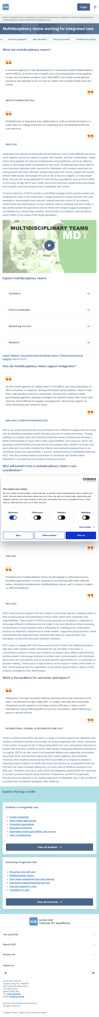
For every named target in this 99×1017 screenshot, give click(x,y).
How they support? (17, 39)
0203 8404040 (14, 994)
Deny (18, 535)
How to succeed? (61, 39)
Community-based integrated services (29, 882)
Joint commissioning (20, 835)
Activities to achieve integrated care (77, 17)
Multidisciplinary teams (21, 875)
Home (5, 17)
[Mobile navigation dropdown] (94, 934)
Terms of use (24, 1012)
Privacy (14, 1012)
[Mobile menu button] (95, 7)
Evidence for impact (86, 39)
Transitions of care (19, 890)
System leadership (19, 817)
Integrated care (16, 17)
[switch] (37, 517)
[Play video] (49, 245)
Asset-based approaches (22, 820)
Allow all (81, 535)
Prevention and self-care (22, 872)
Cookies (6, 1012)
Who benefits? (40, 39)
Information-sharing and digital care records (32, 831)
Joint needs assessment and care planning (31, 879)
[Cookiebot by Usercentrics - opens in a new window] (84, 480)
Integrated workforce (20, 828)
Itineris (43, 1012)
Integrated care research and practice (42, 17)
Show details (85, 527)
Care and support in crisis (22, 886)
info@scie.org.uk (16, 996)
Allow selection (50, 535)
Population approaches (21, 824)
